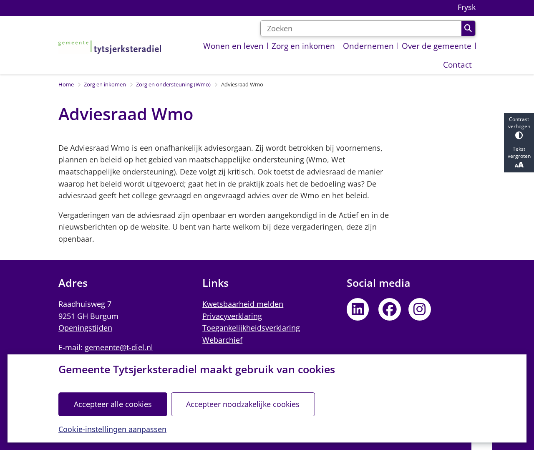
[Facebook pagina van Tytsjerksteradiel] (389, 309)
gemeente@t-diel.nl (119, 347)
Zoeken (468, 28)
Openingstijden (85, 328)
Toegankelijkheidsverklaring (251, 328)
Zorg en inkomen (105, 84)
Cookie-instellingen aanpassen (112, 429)
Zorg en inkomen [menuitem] (303, 45)
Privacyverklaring (232, 316)
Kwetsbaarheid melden (242, 304)
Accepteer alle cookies (113, 404)
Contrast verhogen (519, 123)
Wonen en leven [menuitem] (233, 45)
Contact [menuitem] (457, 64)
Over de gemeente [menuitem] (436, 45)
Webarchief (222, 340)
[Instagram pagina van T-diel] (419, 309)
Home (66, 84)
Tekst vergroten (519, 152)
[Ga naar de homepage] (109, 47)
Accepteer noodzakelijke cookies (243, 404)
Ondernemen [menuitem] (368, 45)
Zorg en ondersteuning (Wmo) (173, 84)
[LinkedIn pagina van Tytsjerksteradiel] (358, 309)
